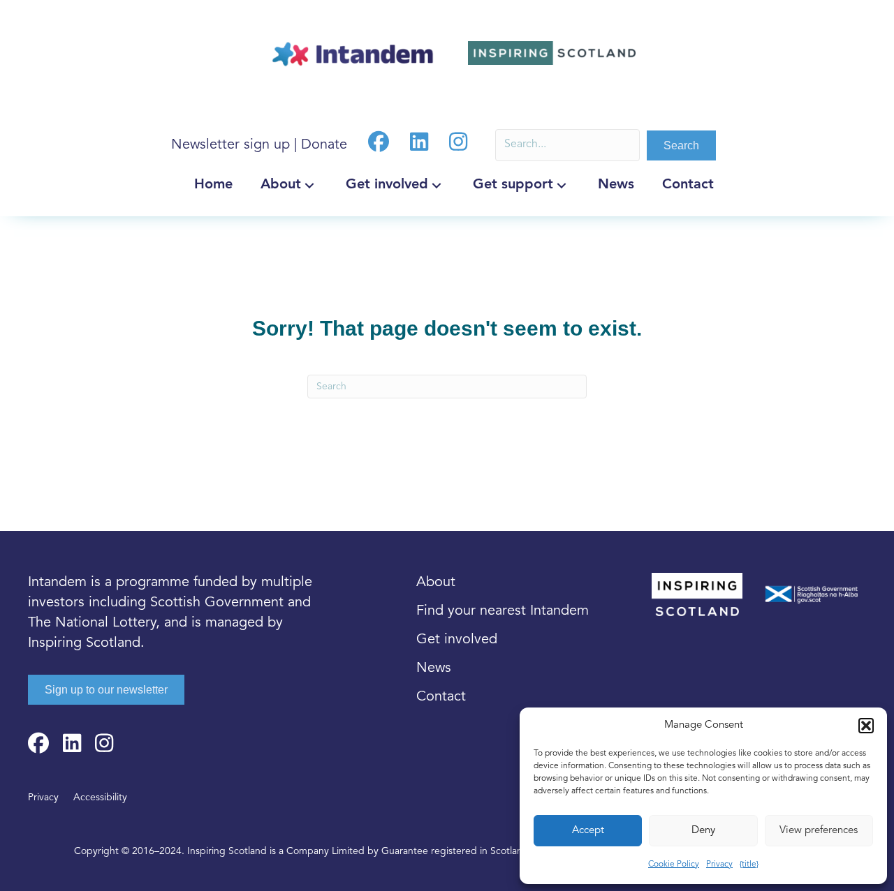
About (435, 583)
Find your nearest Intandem (502, 611)
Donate (324, 145)
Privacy (719, 864)
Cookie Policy (673, 864)
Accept (588, 830)
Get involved (456, 640)
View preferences (818, 830)
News (433, 668)
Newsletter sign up (230, 145)
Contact (441, 697)
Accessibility (100, 798)
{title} (749, 864)
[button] (866, 726)
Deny (703, 830)
